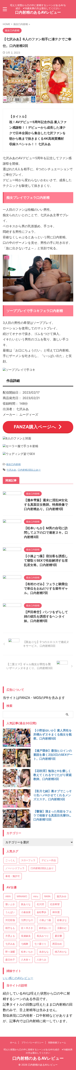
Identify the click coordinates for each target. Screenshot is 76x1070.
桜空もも (10, 927)
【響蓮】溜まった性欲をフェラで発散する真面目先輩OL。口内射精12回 (53, 815)
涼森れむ (62, 927)
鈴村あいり (45, 927)
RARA (47, 896)
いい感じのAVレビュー (18, 978)
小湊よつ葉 (45, 920)
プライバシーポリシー (32, 1042)
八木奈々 (26, 959)
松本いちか (27, 951)
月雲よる (10, 935)
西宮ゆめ (57, 943)
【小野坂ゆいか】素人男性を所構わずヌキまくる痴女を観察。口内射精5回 (52, 734)
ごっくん (10, 860)
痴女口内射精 (13, 464)
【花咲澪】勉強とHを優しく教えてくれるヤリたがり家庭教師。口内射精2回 (52, 775)
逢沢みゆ (61, 896)
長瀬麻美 (26, 935)
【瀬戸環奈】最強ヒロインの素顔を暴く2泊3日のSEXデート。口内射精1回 (52, 755)
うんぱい (10, 912)
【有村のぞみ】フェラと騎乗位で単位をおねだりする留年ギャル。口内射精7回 (46, 588)
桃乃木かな (61, 951)
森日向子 (10, 959)
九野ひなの (27, 920)
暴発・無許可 (12, 876)
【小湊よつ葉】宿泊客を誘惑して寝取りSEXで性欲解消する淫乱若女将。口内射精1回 (46, 560)
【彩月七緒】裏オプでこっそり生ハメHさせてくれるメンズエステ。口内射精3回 (52, 795)
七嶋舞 (24, 943)
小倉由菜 (26, 912)
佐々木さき (27, 927)
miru (35, 896)
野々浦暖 (10, 951)
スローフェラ (28, 860)
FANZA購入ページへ (35, 426)
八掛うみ (41, 959)
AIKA (8, 896)
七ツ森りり (40, 943)
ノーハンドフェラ (15, 868)
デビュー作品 (49, 860)
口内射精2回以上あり (29, 469)
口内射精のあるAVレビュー (38, 12)
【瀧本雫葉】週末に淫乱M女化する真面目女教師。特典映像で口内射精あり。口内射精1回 (46, 504)
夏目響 (58, 935)
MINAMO (22, 896)
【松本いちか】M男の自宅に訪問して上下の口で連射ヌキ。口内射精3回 (46, 532)
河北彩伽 (10, 920)
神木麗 (56, 912)
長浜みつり (43, 935)
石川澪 (40, 904)
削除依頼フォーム (57, 1042)
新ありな (26, 904)
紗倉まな (62, 920)
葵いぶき (10, 904)
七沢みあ (11, 469)
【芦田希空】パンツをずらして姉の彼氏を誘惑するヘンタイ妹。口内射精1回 (46, 616)
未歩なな (44, 951)
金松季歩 (41, 912)
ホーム (13, 1042)
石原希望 (55, 904)
